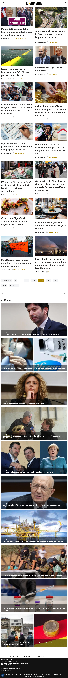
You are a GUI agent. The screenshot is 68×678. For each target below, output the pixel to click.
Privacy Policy (28, 656)
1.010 (48, 280)
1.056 (4, 285)
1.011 (55, 280)
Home (3, 656)
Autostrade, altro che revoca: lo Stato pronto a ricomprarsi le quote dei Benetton (50, 34)
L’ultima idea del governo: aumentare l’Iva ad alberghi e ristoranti (50, 225)
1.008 (33, 280)
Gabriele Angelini (20, 38)
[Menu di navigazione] (3, 3)
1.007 (26, 280)
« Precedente (6, 280)
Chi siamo (11, 656)
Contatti (19, 656)
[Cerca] (65, 3)
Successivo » (14, 285)
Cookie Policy (40, 656)
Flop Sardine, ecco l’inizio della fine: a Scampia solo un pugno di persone (16, 262)
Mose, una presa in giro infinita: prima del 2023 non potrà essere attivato (15, 72)
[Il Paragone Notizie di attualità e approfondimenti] (34, 3)
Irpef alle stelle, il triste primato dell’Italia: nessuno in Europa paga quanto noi (17, 146)
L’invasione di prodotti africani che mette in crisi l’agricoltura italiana (14, 221)
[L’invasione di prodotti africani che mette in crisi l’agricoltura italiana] (17, 206)
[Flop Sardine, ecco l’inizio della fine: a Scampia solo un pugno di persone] (17, 246)
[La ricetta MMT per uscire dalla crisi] (51, 55)
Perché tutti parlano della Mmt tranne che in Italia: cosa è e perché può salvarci (16, 31)
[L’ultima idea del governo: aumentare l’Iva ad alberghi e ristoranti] (51, 208)
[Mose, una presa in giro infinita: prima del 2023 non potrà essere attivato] (17, 56)
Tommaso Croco (53, 42)
